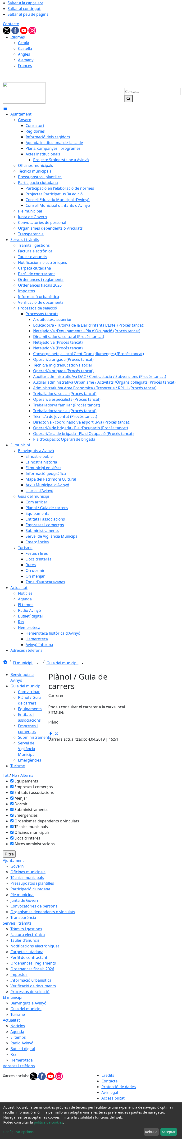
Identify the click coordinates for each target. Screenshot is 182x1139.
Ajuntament (13, 860)
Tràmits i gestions (26, 928)
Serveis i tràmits (17, 923)
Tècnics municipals (31, 826)
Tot (6, 775)
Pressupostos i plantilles (32, 883)
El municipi (23, 663)
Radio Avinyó (21, 1043)
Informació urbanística (30, 980)
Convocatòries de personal (34, 906)
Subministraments (34, 737)
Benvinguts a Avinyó (28, 1003)
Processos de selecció (30, 991)
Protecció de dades (118, 1086)
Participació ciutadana (30, 889)
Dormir (20, 803)
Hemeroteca (21, 1060)
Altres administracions (34, 843)
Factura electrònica (27, 934)
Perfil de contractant (28, 957)
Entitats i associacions (34, 792)
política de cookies (48, 1122)
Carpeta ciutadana (26, 951)
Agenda (17, 1031)
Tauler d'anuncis (25, 940)
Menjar (20, 798)
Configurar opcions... (19, 1131)
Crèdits (107, 1075)
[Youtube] (24, 30)
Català (23, 42)
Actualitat (11, 1020)
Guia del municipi (62, 663)
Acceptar (169, 1131)
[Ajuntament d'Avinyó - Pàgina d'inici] (24, 92)
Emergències (29, 760)
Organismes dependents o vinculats (46, 821)
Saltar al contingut (24, 8)
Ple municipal (22, 894)
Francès (25, 65)
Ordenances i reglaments (33, 963)
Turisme (17, 765)
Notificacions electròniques (34, 946)
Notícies (17, 1025)
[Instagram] (32, 30)
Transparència (23, 917)
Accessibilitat (113, 1098)
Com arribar (29, 691)
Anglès (24, 54)
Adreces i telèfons (19, 1065)
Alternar (27, 775)
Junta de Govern (24, 900)
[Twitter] (7, 30)
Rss (13, 1054)
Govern (17, 866)
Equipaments (30, 708)
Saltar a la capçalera (25, 2)
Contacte (11, 23)
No (14, 775)
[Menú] (5, 108)
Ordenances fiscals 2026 (32, 968)
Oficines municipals (32, 832)
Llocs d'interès (27, 838)
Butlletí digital (22, 1048)
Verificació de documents (33, 986)
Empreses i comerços (33, 786)
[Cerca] (128, 98)
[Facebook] (15, 30)
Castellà (25, 48)
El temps (18, 1037)
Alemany (25, 60)
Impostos (18, 974)
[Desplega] (37, 663)
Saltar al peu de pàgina (28, 14)
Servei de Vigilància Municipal (27, 748)
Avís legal (109, 1092)
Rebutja (151, 1131)
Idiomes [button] (17, 37)
